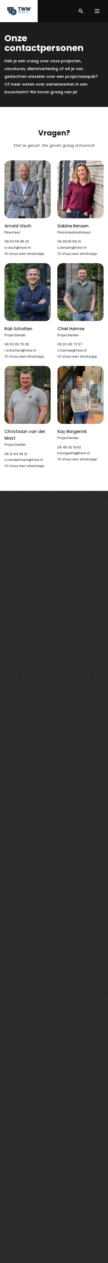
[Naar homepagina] (19, 11)
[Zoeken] (81, 11)
